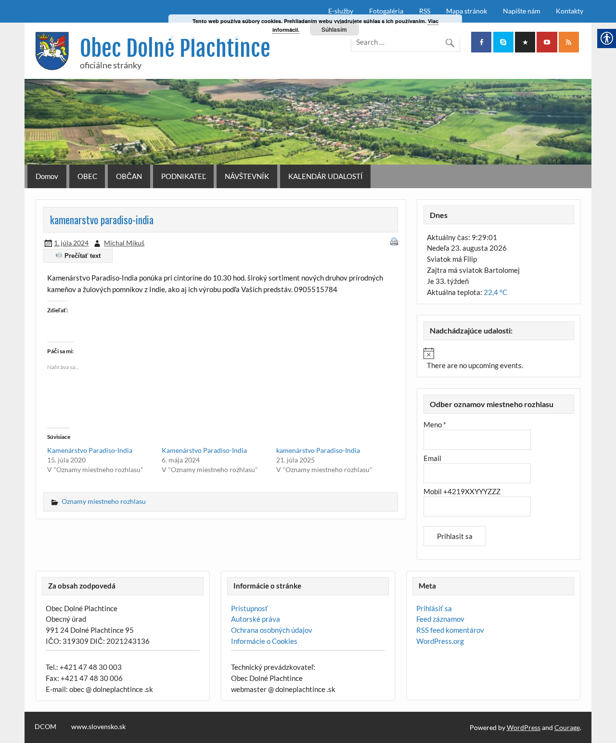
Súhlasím (334, 29)
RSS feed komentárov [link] (450, 630)
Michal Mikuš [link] (124, 243)
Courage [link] (567, 727)
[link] (481, 42)
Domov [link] (47, 176)
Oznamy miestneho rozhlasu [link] (104, 501)
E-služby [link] (340, 11)
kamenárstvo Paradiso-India (318, 450)
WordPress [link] (523, 727)
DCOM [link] (45, 726)
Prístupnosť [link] (249, 608)
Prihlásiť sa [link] (434, 608)
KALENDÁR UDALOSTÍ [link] (325, 176)
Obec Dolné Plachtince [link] (175, 48)
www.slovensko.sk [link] (98, 726)
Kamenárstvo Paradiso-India (89, 450)
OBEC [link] (87, 176)
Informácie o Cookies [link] (264, 641)
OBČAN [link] (129, 176)
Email (432, 458)
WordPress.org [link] (440, 641)
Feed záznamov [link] (440, 619)
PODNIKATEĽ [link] (183, 176)
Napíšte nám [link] (521, 11)
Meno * (435, 424)
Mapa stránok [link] (466, 11)
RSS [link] (424, 11)
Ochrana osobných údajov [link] (271, 630)
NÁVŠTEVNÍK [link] (247, 176)
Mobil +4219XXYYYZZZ (462, 491)
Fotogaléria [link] (386, 11)
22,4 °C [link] (495, 292)
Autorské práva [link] (255, 619)
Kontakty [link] (569, 11)
